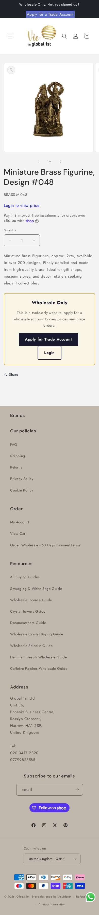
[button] (10, 36)
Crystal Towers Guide (27, 611)
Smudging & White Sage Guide (36, 588)
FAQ (13, 444)
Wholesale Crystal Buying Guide (36, 634)
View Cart (18, 533)
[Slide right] (60, 161)
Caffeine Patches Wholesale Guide (38, 668)
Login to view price (21, 205)
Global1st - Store (27, 897)
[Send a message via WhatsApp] (90, 897)
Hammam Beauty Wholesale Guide (38, 657)
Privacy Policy (21, 478)
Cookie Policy (21, 490)
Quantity (10, 230)
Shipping (17, 455)
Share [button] (13, 374)
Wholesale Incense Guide (31, 599)
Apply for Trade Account (48, 339)
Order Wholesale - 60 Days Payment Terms (45, 545)
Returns (16, 467)
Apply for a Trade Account (50, 14)
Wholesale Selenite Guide (31, 645)
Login (49, 352)
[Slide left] (38, 161)
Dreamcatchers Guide (28, 622)
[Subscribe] (77, 790)
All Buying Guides (25, 576)
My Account (19, 522)
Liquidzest (64, 897)
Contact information (52, 904)
